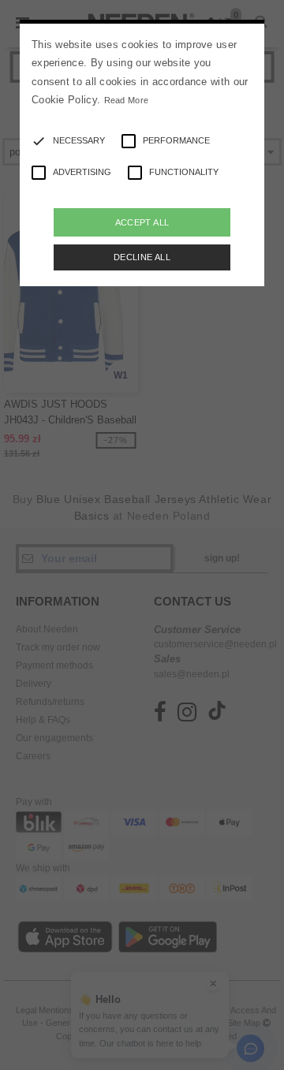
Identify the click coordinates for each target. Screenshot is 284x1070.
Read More (126, 100)
